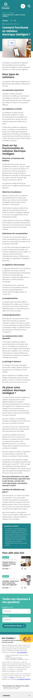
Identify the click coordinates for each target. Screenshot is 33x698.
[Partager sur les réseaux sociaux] (11, 21)
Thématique (5, 616)
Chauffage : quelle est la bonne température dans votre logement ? (10, 583)
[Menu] (28, 6)
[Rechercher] (23, 6)
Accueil (4, 13)
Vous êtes (7, 607)
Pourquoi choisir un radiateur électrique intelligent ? (9, 564)
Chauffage (10, 13)
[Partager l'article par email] (15, 21)
